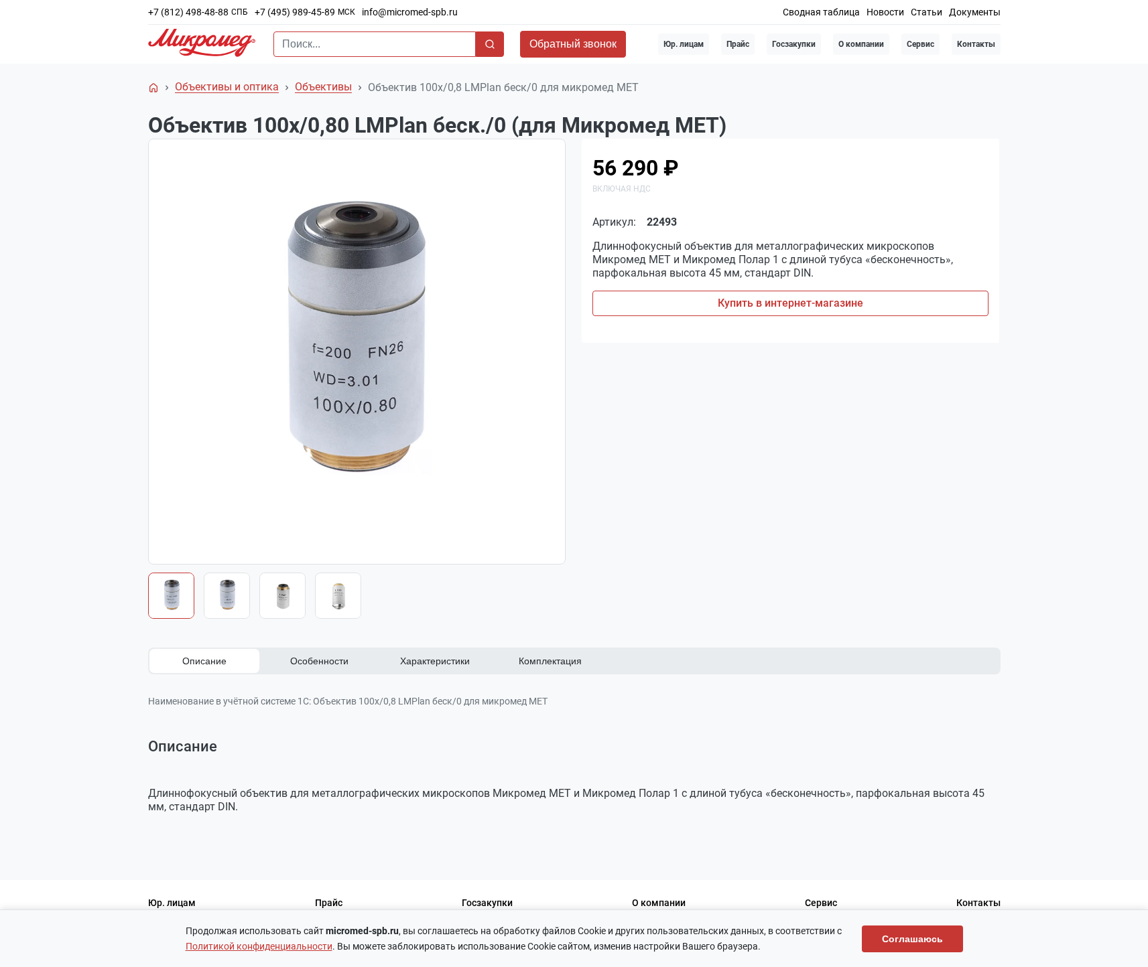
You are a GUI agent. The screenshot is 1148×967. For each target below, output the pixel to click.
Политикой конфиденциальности (259, 946)
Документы (975, 12)
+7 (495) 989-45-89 (295, 12)
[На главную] (153, 87)
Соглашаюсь (912, 939)
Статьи (926, 12)
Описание (204, 661)
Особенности (319, 661)
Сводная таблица (821, 12)
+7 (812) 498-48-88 (188, 12)
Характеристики (435, 661)
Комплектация (550, 661)
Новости (885, 12)
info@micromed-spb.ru (410, 12)
